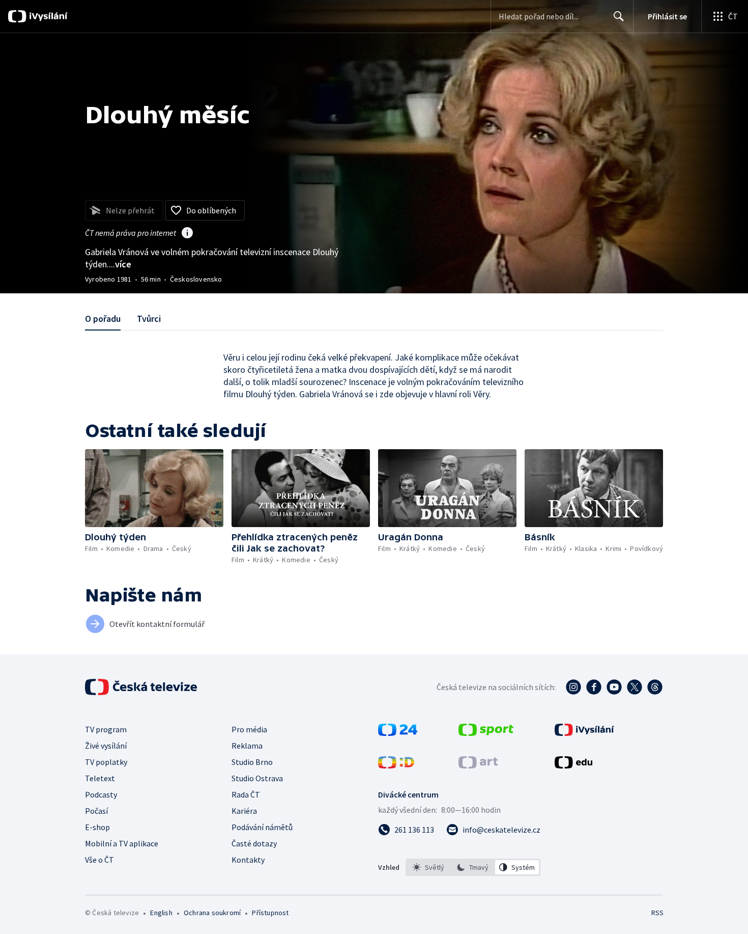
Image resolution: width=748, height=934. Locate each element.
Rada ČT (246, 794)
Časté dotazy (254, 843)
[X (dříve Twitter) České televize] (634, 687)
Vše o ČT (99, 860)
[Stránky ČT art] (478, 765)
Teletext (100, 778)
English (161, 912)
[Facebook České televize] (594, 687)
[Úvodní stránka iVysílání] (47, 16)
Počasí (96, 811)
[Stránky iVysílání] (584, 733)
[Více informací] (187, 234)
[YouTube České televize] (614, 687)
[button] (154, 488)
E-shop (97, 827)
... (120, 264)
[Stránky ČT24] (397, 733)
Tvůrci (149, 318)
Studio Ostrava (257, 778)
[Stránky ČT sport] (485, 733)
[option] (428, 867)
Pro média (249, 729)
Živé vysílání (106, 745)
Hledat (619, 16)
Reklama (247, 745)
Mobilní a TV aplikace (121, 843)
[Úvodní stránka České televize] (142, 687)
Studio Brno (252, 762)
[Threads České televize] (655, 687)
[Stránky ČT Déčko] (396, 765)
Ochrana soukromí (212, 912)
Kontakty (248, 860)
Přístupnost (270, 912)
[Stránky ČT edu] (573, 765)
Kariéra (244, 811)
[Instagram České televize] (573, 687)
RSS (657, 912)
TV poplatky (106, 762)
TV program (106, 729)
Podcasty (101, 794)
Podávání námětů (262, 827)
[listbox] (473, 867)
